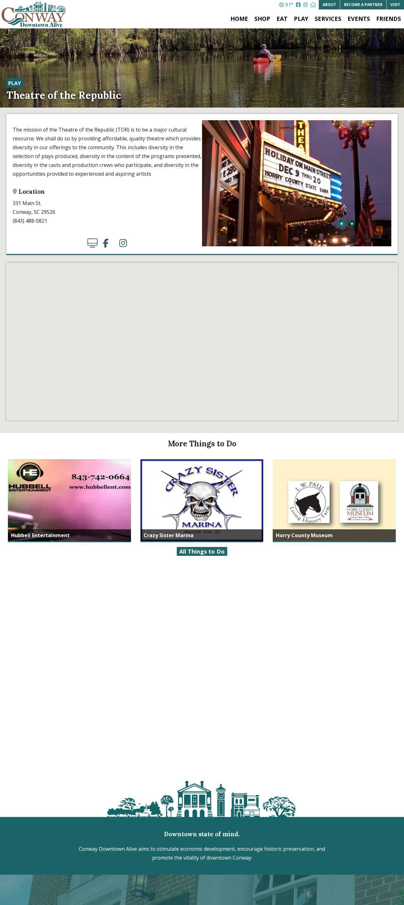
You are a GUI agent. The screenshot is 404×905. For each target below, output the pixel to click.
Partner (363, 4)
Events (359, 18)
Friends (388, 18)
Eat (282, 18)
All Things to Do (202, 551)
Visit (395, 4)
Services (328, 18)
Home (239, 18)
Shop (262, 18)
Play (301, 18)
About (329, 4)
